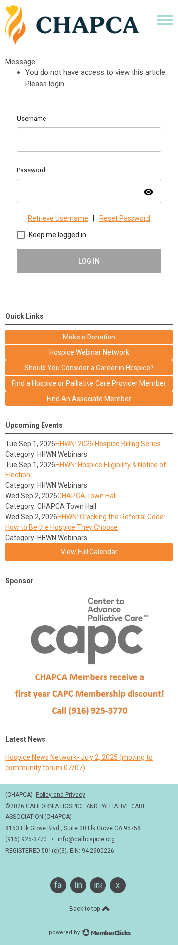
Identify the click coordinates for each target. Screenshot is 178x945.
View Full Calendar (89, 552)
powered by (65, 932)
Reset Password (124, 218)
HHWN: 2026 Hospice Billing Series (108, 444)
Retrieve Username (58, 218)
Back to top (85, 908)
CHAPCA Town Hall (87, 496)
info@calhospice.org (86, 839)
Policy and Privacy (60, 794)
